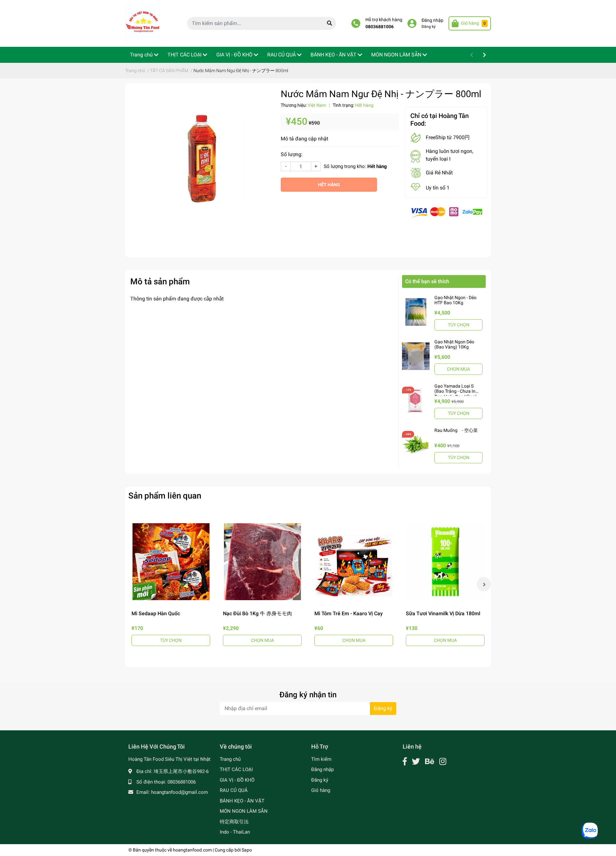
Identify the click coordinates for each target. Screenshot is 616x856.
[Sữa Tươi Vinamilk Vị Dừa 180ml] (445, 561)
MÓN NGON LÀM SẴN (244, 811)
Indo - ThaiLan (235, 832)
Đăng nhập (432, 20)
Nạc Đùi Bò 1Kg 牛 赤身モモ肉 (257, 613)
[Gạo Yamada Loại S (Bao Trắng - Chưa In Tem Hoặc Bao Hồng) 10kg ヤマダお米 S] (416, 400)
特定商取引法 (234, 822)
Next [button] (484, 584)
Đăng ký (429, 26)
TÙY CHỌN (458, 324)
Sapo (247, 849)
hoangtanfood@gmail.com (179, 792)
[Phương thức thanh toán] (446, 212)
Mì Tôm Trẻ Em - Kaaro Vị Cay (348, 613)
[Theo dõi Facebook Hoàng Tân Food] (405, 761)
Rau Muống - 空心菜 (456, 430)
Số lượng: (292, 154)
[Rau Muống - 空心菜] (416, 444)
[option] (171, 584)
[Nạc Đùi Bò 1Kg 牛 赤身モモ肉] (262, 561)
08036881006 (379, 26)
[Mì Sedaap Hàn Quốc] (170, 561)
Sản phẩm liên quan (164, 495)
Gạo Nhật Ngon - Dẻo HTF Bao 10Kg (455, 300)
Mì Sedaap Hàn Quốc (156, 613)
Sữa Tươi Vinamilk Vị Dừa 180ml (443, 613)
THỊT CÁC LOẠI (236, 769)
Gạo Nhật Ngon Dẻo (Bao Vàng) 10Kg (454, 344)
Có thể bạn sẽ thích (427, 281)
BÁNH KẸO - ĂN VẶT (242, 801)
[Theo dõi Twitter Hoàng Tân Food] (416, 761)
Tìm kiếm (321, 759)
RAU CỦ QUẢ (234, 790)
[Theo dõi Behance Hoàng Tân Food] (429, 761)
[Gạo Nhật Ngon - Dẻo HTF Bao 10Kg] (416, 312)
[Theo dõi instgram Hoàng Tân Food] (442, 761)
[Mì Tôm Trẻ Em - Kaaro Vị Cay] (353, 561)
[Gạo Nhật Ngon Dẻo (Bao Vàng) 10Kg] (416, 356)
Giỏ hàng (320, 790)
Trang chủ (230, 759)
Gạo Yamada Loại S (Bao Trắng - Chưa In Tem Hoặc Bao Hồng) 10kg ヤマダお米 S (455, 394)
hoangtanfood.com (192, 849)
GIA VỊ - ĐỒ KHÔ (237, 780)
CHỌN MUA (458, 369)
